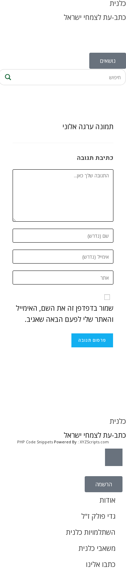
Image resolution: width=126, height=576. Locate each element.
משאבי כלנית (96, 548)
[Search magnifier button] (7, 77)
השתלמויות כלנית (90, 532)
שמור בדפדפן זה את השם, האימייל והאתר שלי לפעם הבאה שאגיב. (64, 313)
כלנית (118, 421)
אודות (107, 500)
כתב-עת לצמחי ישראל (95, 17)
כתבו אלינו (100, 564)
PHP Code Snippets (35, 441)
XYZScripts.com (94, 441)
